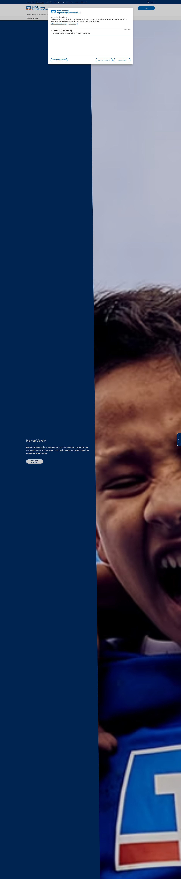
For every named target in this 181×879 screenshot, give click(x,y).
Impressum (72, 24)
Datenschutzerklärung (58, 24)
